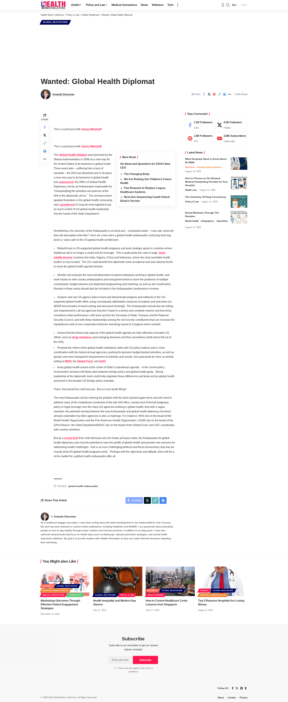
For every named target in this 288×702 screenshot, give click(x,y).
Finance (204, 590)
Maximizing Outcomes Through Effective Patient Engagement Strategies (60, 604)
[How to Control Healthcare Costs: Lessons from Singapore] (170, 581)
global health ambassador (83, 486)
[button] (177, 5)
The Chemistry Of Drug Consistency (205, 197)
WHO (68, 361)
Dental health (192, 221)
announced (66, 182)
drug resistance (82, 337)
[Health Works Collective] (53, 5)
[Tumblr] (245, 688)
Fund (89, 361)
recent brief (71, 438)
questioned (67, 204)
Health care (191, 190)
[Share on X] (209, 94)
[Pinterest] (199, 138)
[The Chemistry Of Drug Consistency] (239, 201)
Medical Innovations (53, 595)
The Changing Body (137, 174)
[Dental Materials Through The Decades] (239, 217)
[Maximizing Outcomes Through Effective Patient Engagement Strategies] (65, 581)
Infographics (207, 221)
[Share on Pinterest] (214, 94)
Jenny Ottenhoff (91, 129)
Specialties (222, 221)
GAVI (102, 361)
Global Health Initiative (73, 154)
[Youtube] (231, 138)
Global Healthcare (55, 22)
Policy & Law (192, 201)
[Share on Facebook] (204, 94)
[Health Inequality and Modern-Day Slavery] (117, 581)
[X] (231, 125)
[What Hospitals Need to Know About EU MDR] (239, 163)
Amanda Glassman (63, 94)
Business (190, 167)
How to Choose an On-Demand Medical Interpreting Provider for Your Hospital (206, 182)
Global (81, 361)
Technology (75, 595)
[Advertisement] (144, 50)
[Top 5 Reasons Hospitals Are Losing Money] (222, 581)
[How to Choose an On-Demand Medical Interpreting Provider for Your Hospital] (239, 183)
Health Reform (155, 595)
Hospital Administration (209, 167)
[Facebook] (199, 125)
